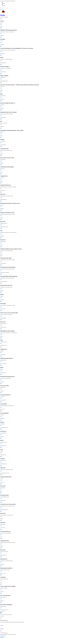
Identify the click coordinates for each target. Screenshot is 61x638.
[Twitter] (1, 637)
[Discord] (0, 637)
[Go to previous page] (0, 7)
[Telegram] (2, 637)
